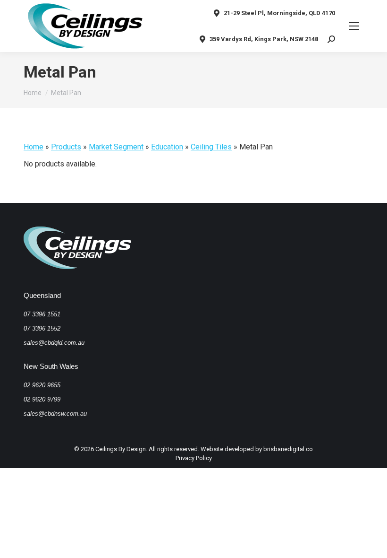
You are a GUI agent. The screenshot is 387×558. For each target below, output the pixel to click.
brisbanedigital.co (288, 449)
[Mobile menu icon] (354, 26)
